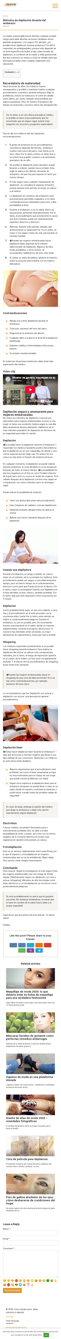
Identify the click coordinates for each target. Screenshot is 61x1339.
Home (5, 16)
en (7, 1327)
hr (24, 1327)
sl (18, 1327)
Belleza (6, 26)
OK (46, 1335)
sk (15, 1327)
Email (6, 1238)
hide (17, 72)
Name (6, 1229)
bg (11, 1327)
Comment (8, 1248)
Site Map (10, 1316)
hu (21, 1327)
